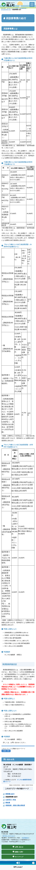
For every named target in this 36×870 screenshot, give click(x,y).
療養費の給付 (10, 794)
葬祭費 (8, 802)
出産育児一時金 (11, 800)
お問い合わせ (19, 847)
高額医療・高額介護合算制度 (15, 805)
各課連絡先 (25, 838)
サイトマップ (19, 857)
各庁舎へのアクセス (8, 836)
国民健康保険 (23, 8)
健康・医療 (6, 750)
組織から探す (19, 852)
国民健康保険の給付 (6, 9)
